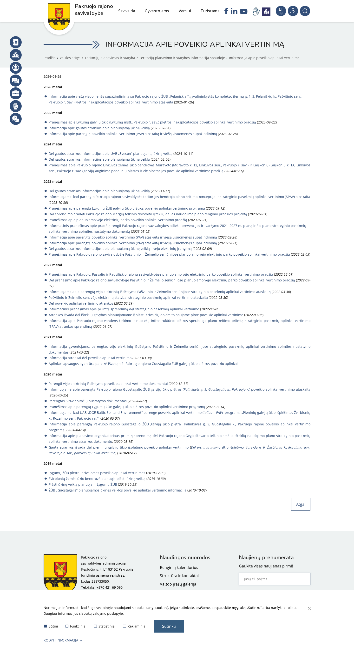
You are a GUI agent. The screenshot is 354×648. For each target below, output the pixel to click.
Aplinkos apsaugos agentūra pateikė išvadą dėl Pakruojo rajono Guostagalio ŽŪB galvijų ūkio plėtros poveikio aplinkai (143, 363)
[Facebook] (226, 11)
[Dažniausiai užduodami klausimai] (16, 119)
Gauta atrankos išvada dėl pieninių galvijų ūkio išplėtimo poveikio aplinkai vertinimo (119, 447)
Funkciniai (78, 626)
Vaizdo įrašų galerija (178, 584)
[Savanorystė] (16, 106)
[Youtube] (244, 12)
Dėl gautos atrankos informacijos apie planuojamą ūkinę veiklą (99, 159)
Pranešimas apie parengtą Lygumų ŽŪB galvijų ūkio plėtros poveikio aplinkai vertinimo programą (127, 208)
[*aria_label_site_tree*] (293, 11)
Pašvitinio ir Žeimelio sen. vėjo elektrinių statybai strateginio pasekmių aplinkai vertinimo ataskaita (128, 297)
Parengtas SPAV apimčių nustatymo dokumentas (88, 401)
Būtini (53, 626)
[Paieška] (305, 11)
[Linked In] (234, 11)
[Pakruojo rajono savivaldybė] (60, 575)
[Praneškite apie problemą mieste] (16, 55)
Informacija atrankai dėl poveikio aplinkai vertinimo (90, 357)
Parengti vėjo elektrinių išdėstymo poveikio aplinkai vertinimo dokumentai (108, 383)
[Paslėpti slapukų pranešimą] (309, 608)
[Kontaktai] (16, 42)
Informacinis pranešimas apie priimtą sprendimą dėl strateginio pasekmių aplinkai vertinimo (124, 309)
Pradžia (50, 57)
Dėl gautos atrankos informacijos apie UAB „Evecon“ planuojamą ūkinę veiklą (110, 153)
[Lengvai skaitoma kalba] (266, 11)
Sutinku (169, 626)
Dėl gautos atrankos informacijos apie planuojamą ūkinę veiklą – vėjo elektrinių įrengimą (120, 248)
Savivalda (126, 11)
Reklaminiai (137, 626)
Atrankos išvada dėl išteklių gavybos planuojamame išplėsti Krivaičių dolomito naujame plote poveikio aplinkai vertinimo (146, 315)
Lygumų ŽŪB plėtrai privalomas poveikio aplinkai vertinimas (97, 473)
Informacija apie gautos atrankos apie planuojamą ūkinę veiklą (99, 128)
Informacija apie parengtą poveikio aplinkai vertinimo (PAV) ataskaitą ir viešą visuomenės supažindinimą (133, 133)
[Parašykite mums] (16, 81)
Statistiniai (107, 626)
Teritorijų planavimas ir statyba (110, 57)
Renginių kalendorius (179, 567)
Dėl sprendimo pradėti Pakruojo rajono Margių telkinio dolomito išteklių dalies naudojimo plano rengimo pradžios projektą (148, 214)
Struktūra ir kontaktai (179, 575)
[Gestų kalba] (257, 11)
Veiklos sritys (70, 57)
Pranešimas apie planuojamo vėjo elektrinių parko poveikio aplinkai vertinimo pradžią (118, 220)
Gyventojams (157, 11)
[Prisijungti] (16, 68)
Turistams (210, 11)
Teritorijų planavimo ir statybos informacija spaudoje (182, 57)
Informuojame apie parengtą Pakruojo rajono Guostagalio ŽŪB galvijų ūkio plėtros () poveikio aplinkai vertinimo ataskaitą (179, 389)
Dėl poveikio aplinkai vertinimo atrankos (81, 303)
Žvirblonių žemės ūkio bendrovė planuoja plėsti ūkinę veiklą (97, 478)
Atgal (300, 504)
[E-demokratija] (16, 93)
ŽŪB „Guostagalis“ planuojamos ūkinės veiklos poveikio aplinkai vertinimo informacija (117, 490)
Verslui (185, 11)
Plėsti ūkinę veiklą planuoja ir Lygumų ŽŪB (83, 484)
